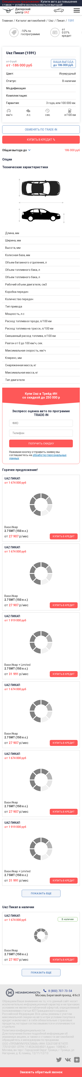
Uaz (51, 20)
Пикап (61, 20)
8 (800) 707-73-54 (60, 991)
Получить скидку (41, 443)
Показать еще (41, 893)
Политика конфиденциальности (23, 1030)
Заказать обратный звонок (41, 1072)
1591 (71, 20)
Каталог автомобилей (30, 20)
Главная (7, 20)
